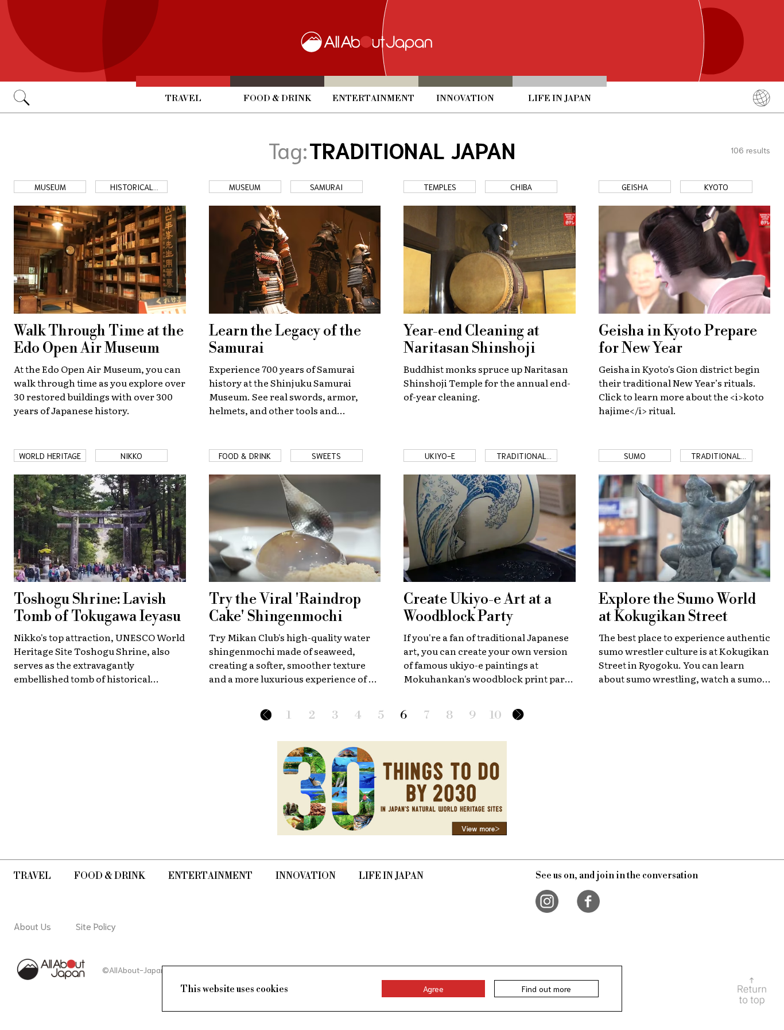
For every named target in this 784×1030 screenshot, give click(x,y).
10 (496, 715)
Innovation (465, 98)
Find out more (546, 988)
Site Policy (96, 926)
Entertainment (373, 98)
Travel (183, 98)
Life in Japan (559, 98)
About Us (32, 926)
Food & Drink (277, 98)
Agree (433, 988)
